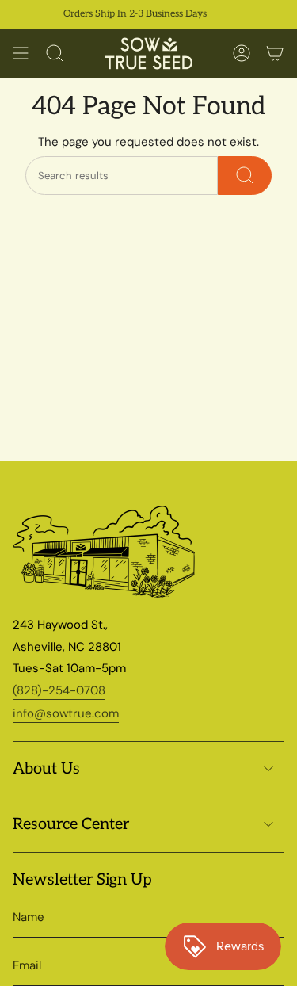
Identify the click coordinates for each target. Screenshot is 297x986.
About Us (46, 768)
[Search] (245, 175)
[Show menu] (20, 53)
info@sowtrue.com (66, 713)
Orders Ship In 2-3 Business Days (130, 14)
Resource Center (71, 824)
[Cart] (274, 53)
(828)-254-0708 (59, 690)
